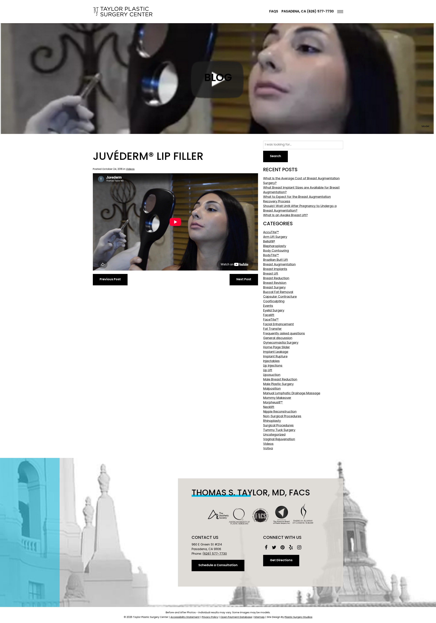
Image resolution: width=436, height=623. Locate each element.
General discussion (277, 338)
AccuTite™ (271, 232)
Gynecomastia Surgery (280, 342)
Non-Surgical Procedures (282, 416)
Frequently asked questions (284, 333)
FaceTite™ (270, 319)
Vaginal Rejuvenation (279, 439)
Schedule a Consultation (218, 565)
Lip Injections (272, 365)
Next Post (243, 279)
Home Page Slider (276, 347)
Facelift (268, 315)
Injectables (271, 361)
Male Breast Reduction (280, 379)
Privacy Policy (210, 617)
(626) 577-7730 (215, 554)
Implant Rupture (275, 356)
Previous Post (110, 279)
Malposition (272, 388)
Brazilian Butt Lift (275, 260)
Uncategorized (274, 434)
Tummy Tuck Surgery (279, 430)
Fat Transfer (272, 329)
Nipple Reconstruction (280, 411)
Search (275, 156)
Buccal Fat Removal (278, 292)
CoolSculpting (273, 301)
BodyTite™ (271, 255)
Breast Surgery (274, 287)
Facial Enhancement (278, 324)
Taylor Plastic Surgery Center (122, 11)
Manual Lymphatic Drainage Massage (291, 393)
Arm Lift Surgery (275, 237)
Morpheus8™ (273, 402)
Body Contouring (276, 250)
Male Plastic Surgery (278, 384)
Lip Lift (267, 370)
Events (268, 306)
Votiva (268, 448)
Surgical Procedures (278, 425)
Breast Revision (274, 283)
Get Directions (281, 560)
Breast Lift (270, 273)
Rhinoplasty (272, 421)
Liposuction (271, 375)
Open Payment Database (236, 617)
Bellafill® (269, 241)
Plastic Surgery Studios (298, 617)
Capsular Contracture (280, 296)
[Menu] (340, 11)
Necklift (268, 407)
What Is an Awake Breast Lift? (285, 215)
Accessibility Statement (185, 617)
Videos (130, 169)
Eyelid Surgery (273, 310)
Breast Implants (275, 269)
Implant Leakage (275, 352)
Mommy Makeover (277, 398)
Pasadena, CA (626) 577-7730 (308, 11)
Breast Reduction (276, 278)
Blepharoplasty (274, 246)
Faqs (273, 11)
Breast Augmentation (279, 264)
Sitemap (259, 617)
